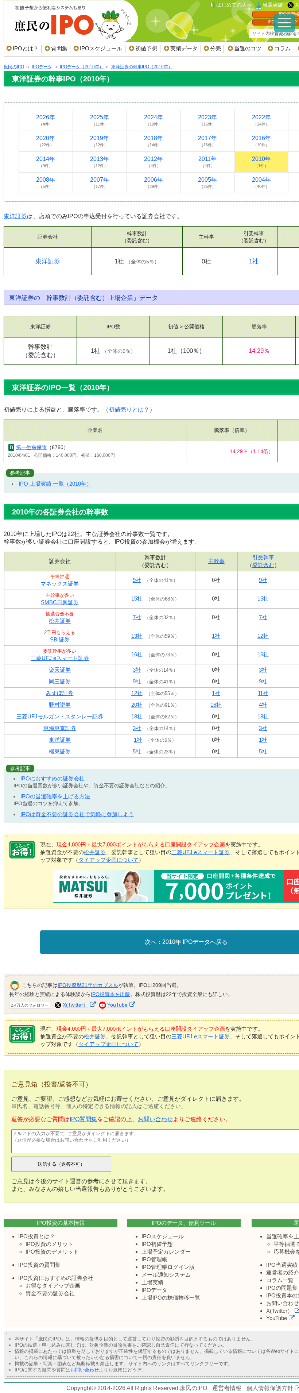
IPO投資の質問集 (39, 1265)
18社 (137, 716)
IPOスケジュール (101, 48)
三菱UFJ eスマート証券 (60, 658)
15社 (137, 598)
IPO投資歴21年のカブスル (88, 985)
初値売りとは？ (129, 409)
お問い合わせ (155, 1119)
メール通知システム (166, 1275)
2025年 (99, 120)
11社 (263, 693)
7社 (137, 617)
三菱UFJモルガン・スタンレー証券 (59, 716)
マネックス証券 (59, 583)
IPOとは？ (26, 48)
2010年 (261, 162)
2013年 (99, 162)
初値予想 (146, 48)
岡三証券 (60, 681)
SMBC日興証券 (60, 602)
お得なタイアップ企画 (53, 1285)
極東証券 (60, 751)
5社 (137, 751)
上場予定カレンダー (166, 1252)
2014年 (45, 162)
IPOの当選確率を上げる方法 (55, 796)
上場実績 (152, 1282)
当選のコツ (247, 48)
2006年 (153, 183)
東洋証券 (15, 216)
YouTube (117, 1005)
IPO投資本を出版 (110, 994)
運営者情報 (226, 1388)
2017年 (207, 141)
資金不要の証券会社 (50, 1293)
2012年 (153, 162)
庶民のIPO (193, 1388)
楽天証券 (60, 670)
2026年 (45, 120)
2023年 (207, 120)
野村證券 (60, 705)
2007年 (99, 183)
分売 (215, 48)
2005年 (207, 183)
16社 (137, 654)
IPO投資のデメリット (52, 1252)
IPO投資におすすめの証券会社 (55, 1278)
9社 (137, 580)
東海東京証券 (59, 728)
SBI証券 (60, 639)
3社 (137, 670)
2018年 (153, 141)
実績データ (184, 48)
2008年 (45, 183)
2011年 (207, 162)
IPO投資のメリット (49, 1244)
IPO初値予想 (157, 1244)
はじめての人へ (234, 5)
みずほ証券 (59, 693)
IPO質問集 (83, 1119)
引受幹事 (263, 557)
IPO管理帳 (154, 1259)
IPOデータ (154, 1290)
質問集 (59, 48)
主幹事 (216, 561)
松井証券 (60, 621)
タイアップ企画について (108, 860)
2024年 (153, 120)
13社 (137, 636)
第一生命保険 (31, 447)
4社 (263, 705)
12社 (263, 636)
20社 (137, 705)
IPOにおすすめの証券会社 (52, 778)
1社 (254, 261)
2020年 (45, 141)
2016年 (261, 141)
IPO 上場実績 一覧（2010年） (55, 484)
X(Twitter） (75, 1005)
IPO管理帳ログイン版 (168, 1267)
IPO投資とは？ (36, 1236)
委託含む (263, 565)
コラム (282, 48)
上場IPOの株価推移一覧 (170, 1297)
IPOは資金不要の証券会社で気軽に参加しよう (77, 814)
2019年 (99, 141)
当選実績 (273, 5)
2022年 (261, 120)
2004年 (261, 183)
